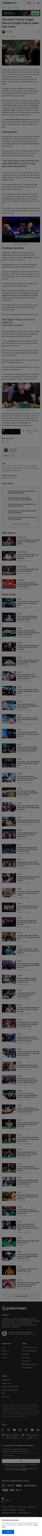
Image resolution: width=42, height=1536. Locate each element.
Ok (8, 1532)
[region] (21, 1526)
